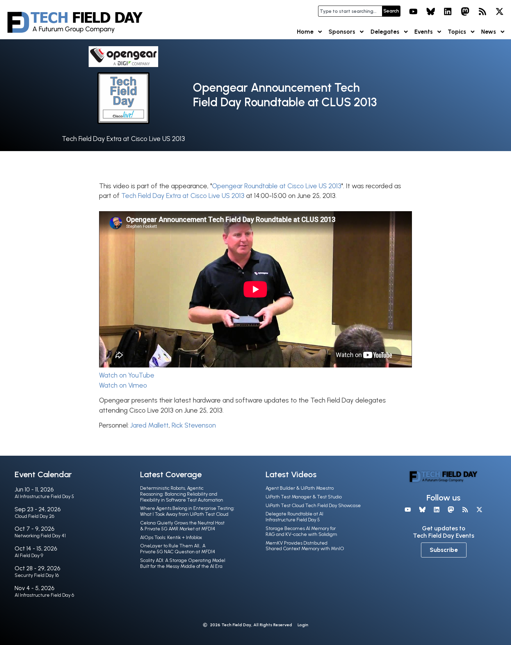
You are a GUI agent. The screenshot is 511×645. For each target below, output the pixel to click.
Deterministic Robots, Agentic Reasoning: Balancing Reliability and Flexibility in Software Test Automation (181, 494)
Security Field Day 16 (37, 575)
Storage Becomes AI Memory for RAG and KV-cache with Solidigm (301, 531)
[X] (499, 11)
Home (305, 31)
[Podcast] (482, 11)
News (488, 31)
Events (423, 31)
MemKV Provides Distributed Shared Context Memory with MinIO (305, 546)
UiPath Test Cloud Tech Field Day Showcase (313, 505)
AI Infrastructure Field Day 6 (44, 595)
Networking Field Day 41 (40, 536)
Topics (457, 31)
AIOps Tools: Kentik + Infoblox (171, 537)
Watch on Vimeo (123, 385)
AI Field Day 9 (29, 556)
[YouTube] (413, 11)
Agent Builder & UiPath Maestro (300, 488)
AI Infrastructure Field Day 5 (44, 496)
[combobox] (350, 11)
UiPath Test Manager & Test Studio (304, 497)
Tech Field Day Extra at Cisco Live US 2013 (123, 139)
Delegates (385, 31)
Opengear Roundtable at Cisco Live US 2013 (276, 186)
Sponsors (341, 31)
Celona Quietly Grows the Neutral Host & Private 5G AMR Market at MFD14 (182, 526)
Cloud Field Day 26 (34, 516)
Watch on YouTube (126, 375)
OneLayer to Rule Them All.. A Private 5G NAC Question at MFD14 (177, 549)
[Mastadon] (465, 11)
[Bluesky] (431, 11)
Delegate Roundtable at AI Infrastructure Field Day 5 (294, 517)
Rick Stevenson (194, 425)
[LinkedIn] (448, 11)
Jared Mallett (149, 425)
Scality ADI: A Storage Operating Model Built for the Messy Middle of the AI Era (182, 563)
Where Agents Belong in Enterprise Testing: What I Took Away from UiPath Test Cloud (187, 511)
